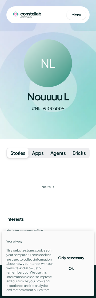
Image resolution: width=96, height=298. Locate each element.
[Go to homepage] (27, 14)
